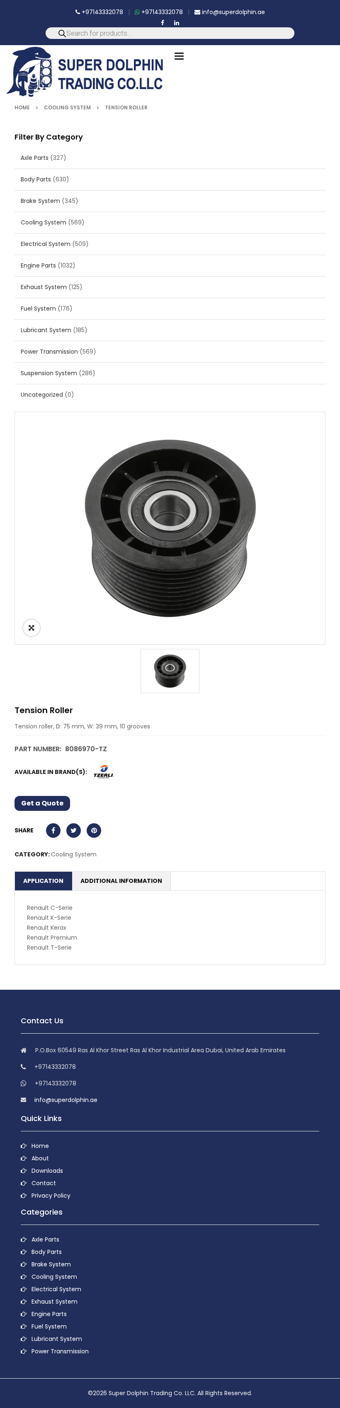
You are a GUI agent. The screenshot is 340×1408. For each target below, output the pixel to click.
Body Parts (36, 179)
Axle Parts (35, 158)
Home (22, 107)
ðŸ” (31, 628)
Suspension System (49, 373)
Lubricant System (46, 330)
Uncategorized (42, 395)
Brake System (40, 201)
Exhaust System (44, 287)
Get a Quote (42, 803)
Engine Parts (38, 265)
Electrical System (45, 244)
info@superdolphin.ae (232, 12)
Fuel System (38, 308)
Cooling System (67, 107)
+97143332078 (101, 12)
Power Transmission (49, 351)
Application (43, 881)
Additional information (121, 881)
